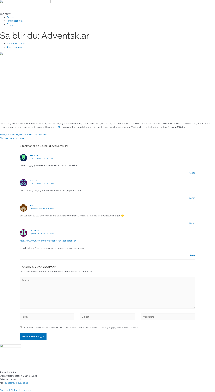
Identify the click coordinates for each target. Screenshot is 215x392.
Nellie (33, 181)
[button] (107, 14)
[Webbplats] (168, 317)
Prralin (34, 155)
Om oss (10, 17)
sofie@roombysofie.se (16, 383)
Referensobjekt (14, 20)
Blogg (10, 24)
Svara (192, 172)
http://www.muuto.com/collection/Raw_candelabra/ (48, 240)
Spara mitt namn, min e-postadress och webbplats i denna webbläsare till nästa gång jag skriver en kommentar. (82, 327)
